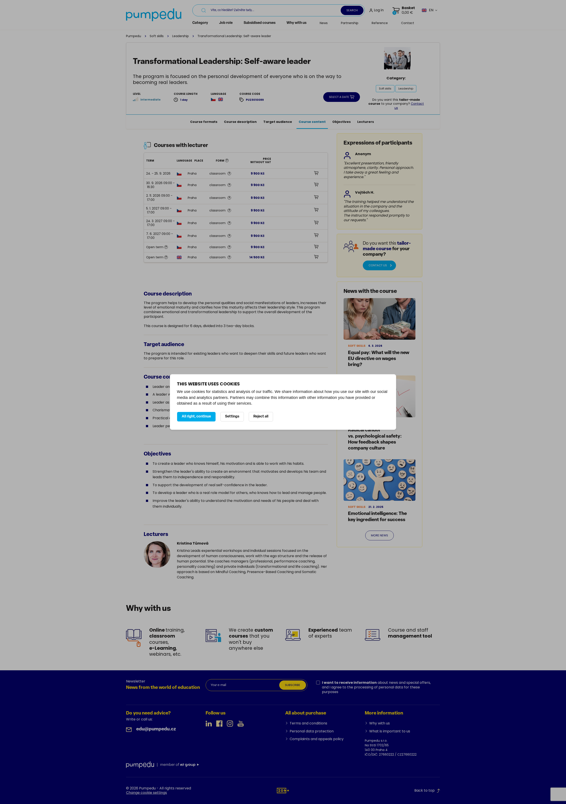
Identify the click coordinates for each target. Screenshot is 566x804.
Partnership (349, 23)
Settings (232, 416)
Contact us (378, 265)
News (324, 23)
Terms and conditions (308, 723)
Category (200, 23)
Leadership (180, 36)
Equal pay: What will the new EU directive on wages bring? (378, 359)
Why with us (296, 23)
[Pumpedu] (153, 14)
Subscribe (292, 685)
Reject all (260, 416)
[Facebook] (219, 723)
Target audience (277, 122)
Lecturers (365, 122)
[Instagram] (230, 723)
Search (352, 10)
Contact (407, 23)
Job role (226, 23)
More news (379, 535)
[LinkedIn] (209, 723)
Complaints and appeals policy (317, 738)
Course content (312, 122)
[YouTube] (240, 723)
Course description (240, 122)
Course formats (203, 122)
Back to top (424, 790)
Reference (380, 23)
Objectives (341, 122)
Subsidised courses (259, 23)
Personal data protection (312, 731)
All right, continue (196, 416)
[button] (427, 10)
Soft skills (157, 36)
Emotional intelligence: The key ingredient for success (377, 516)
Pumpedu (133, 36)
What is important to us (389, 731)
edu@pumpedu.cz (156, 729)
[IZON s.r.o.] (283, 790)
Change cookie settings (146, 792)
